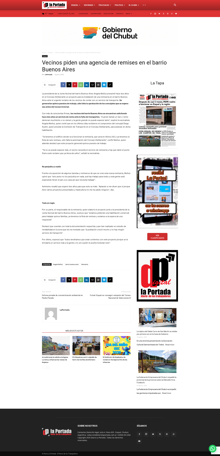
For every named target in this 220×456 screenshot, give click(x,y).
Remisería (84, 264)
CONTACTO (119, 14)
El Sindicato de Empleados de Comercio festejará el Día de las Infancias (115, 359)
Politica (119, 5)
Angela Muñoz (58, 264)
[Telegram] (104, 84)
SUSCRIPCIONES (96, 14)
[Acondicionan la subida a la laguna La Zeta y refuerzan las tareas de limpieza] (56, 345)
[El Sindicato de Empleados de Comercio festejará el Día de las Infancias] (117, 345)
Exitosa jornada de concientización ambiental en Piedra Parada (62, 296)
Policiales (104, 5)
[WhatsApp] (172, 13)
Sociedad (88, 5)
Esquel (74, 5)
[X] (163, 13)
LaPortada (48, 74)
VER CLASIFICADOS (157, 236)
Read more (169, 345)
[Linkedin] (86, 84)
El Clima (133, 5)
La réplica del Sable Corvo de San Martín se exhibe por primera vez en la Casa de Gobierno (157, 332)
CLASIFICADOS (83, 14)
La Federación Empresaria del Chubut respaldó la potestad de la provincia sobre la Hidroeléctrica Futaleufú (156, 380)
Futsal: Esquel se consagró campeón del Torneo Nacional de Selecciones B (110, 296)
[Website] (168, 13)
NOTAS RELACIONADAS (53, 331)
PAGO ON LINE (108, 14)
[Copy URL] (110, 84)
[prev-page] (43, 367)
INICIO (128, 14)
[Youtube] (176, 13)
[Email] (92, 84)
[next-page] (47, 367)
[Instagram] (155, 13)
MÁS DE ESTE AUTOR (74, 331)
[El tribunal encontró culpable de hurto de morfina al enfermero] (86, 345)
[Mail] (159, 13)
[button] (175, 5)
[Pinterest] (74, 84)
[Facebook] (151, 13)
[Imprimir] (98, 84)
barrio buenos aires (72, 264)
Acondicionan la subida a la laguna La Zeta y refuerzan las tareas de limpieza (55, 359)
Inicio (44, 52)
